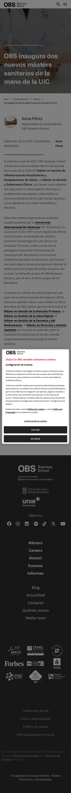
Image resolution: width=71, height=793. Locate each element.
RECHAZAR (35, 438)
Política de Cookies (35, 409)
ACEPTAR (35, 429)
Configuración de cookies (35, 421)
